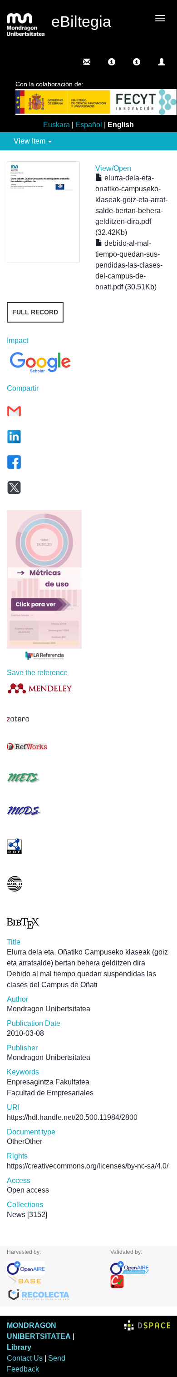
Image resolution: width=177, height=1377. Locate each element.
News (16, 1214)
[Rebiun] (140, 1281)
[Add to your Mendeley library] (44, 688)
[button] (111, 62)
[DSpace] (147, 1325)
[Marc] (44, 884)
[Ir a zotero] (44, 718)
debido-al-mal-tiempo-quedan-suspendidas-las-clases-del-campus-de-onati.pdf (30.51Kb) (128, 265)
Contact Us (25, 1358)
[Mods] (44, 810)
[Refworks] (44, 746)
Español (88, 125)
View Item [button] (30, 141)
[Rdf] (44, 846)
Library (19, 1347)
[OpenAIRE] (52, 1268)
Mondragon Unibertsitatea (48, 1009)
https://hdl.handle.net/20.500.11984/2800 (72, 1117)
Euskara (56, 125)
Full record (35, 312)
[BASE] (52, 1281)
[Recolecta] (52, 1295)
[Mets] (44, 777)
